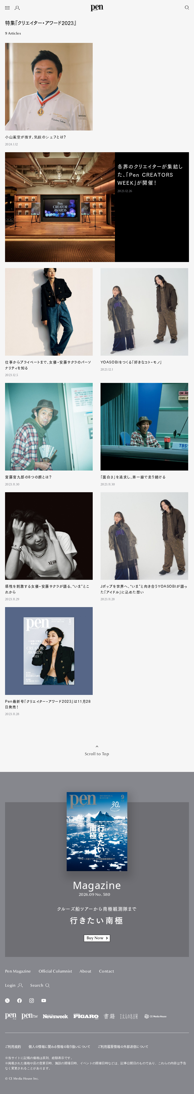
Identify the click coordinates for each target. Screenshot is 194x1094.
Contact (106, 972)
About (85, 972)
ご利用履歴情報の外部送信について (123, 1046)
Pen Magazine (18, 972)
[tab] (7, 8)
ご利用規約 (13, 1046)
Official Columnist (55, 972)
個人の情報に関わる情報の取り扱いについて (59, 1046)
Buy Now (95, 938)
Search (36, 986)
